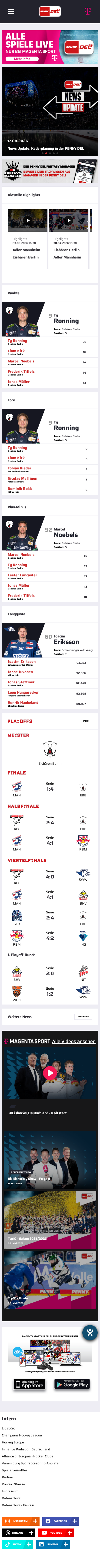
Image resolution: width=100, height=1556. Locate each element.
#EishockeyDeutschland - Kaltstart (38, 1113)
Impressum (10, 1491)
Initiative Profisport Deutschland (26, 1449)
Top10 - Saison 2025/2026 (27, 1238)
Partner (7, 1477)
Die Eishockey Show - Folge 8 (29, 1178)
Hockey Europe (13, 1442)
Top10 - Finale (18, 1298)
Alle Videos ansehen (74, 1041)
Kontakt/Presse (13, 1484)
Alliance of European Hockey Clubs (27, 1456)
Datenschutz (11, 1498)
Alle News (83, 1016)
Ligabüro (8, 1428)
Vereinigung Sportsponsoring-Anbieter (31, 1463)
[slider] (50, 243)
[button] (89, 225)
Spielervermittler (14, 1470)
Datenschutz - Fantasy (18, 1505)
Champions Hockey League (22, 1435)
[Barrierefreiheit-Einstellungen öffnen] (90, 1332)
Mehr (86, 721)
